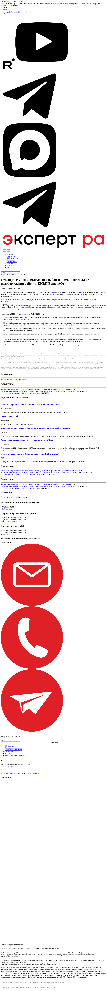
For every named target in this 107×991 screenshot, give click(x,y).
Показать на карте (7, 766)
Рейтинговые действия (9, 274)
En (4, 250)
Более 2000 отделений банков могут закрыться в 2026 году (27, 440)
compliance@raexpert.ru (9, 521)
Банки (71, 471)
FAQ (8, 267)
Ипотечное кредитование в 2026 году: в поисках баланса (21, 393)
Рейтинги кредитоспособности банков (14, 379)
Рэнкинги (10, 260)
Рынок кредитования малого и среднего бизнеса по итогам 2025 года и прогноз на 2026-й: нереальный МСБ (40, 391)
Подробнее (5, 9)
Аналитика (11, 256)
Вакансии (8, 753)
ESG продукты (12, 258)
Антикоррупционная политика (16, 755)
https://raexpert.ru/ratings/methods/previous (38, 325)
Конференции (12, 262)
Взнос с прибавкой (9, 416)
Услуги (9, 265)
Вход (5, 14)
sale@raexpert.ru (6, 509)
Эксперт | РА (7, 12)
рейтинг (52, 292)
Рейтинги (10, 254)
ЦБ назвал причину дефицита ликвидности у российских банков (30, 404)
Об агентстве (9, 746)
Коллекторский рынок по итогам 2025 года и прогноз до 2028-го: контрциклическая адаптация (35, 389)
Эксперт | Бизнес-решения (21, 12)
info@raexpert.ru (33, 773)
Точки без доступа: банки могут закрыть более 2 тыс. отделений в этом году (35, 428)
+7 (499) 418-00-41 (20, 773)
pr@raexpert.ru (21, 314)
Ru (8, 250)
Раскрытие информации (13, 750)
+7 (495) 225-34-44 (7, 773)
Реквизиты (9, 752)
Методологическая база (13, 748)
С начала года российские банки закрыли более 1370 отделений (30, 454)
